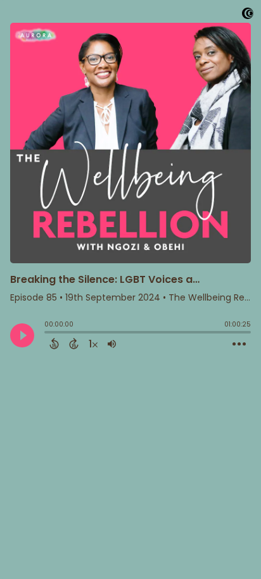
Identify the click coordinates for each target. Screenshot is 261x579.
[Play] (22, 335)
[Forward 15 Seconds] (74, 343)
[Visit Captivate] (247, 15)
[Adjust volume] (112, 343)
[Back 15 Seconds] (54, 343)
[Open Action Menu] (239, 344)
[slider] (47, 333)
